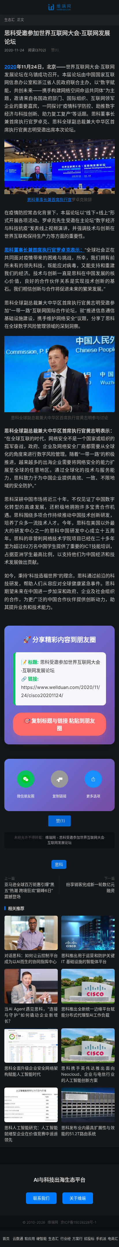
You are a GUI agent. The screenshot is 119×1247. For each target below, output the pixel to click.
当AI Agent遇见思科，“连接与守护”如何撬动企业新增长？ (31, 1014)
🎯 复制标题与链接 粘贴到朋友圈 (59, 724)
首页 (6, 1239)
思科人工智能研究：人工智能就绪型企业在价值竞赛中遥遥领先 (31, 1133)
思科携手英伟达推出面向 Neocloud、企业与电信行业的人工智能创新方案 (88, 1074)
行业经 (65, 1239)
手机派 (101, 1239)
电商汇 (113, 1239)
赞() (55, 50)
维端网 (59, 7)
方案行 (77, 1239)
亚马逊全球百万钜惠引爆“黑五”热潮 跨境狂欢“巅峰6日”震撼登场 (29, 890)
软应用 (30, 1239)
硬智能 (41, 1239)
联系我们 (41, 1198)
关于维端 (78, 1198)
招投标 (89, 1239)
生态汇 (9, 20)
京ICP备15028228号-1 (78, 1222)
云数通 (18, 1239)
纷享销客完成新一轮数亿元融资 (90, 887)
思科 (59, 864)
